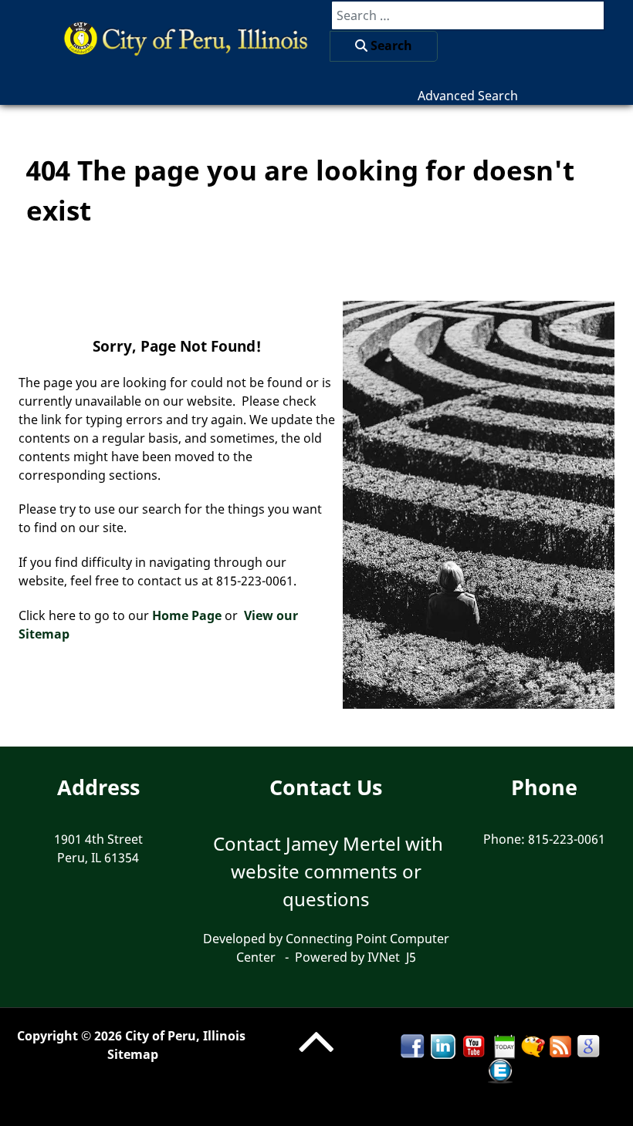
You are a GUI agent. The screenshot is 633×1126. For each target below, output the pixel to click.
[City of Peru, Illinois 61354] (179, 37)
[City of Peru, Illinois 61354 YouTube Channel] (474, 1045)
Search (389, 45)
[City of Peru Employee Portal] (500, 1070)
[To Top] (316, 1056)
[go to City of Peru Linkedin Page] (443, 1045)
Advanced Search (468, 95)
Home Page (187, 615)
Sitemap (132, 1054)
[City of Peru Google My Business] (588, 1045)
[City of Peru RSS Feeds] (560, 1045)
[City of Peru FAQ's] (532, 1045)
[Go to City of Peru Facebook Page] (412, 1045)
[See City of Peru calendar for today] (505, 1045)
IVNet (383, 957)
